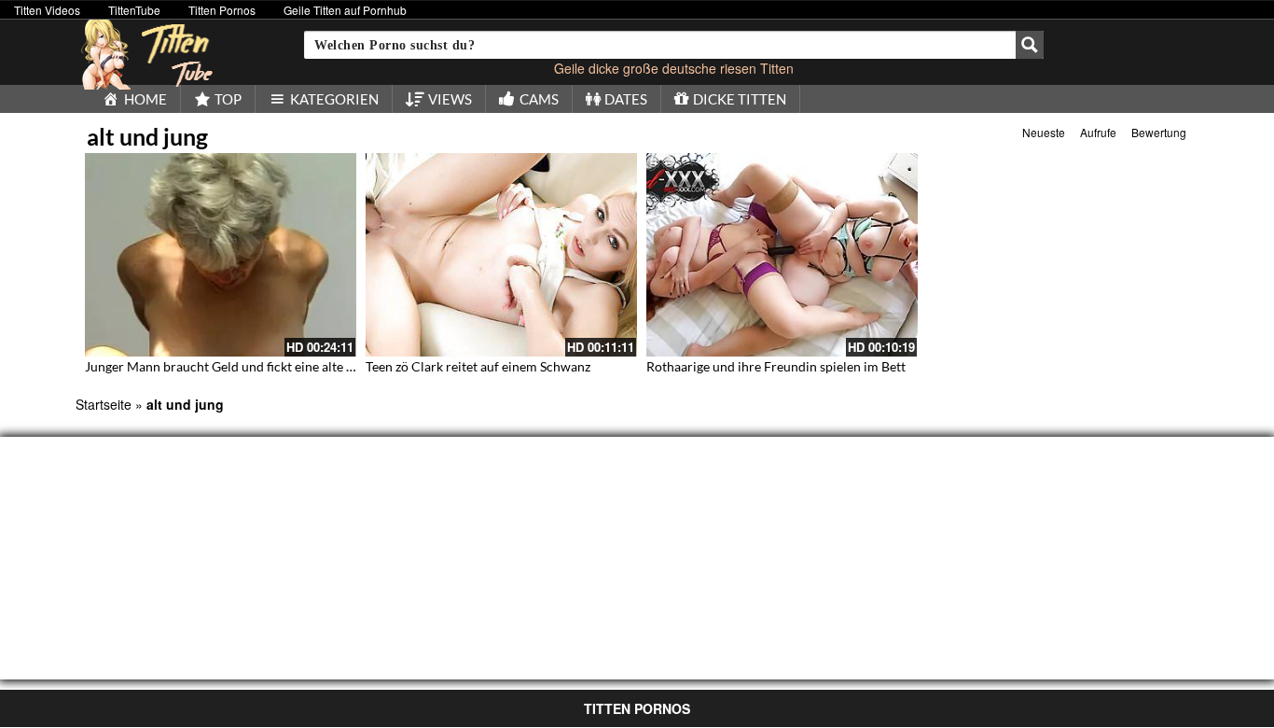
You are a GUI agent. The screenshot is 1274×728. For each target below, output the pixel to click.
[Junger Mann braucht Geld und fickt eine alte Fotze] (220, 255)
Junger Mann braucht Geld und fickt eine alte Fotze (231, 366)
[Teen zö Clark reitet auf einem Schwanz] (501, 255)
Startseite (104, 404)
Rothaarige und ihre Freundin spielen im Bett (776, 366)
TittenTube (134, 9)
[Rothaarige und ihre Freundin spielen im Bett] (782, 255)
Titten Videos (47, 9)
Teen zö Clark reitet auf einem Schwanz (478, 366)
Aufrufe (1098, 132)
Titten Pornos (222, 9)
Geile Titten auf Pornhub (345, 9)
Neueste (1043, 132)
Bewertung (1158, 132)
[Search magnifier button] (1030, 45)
